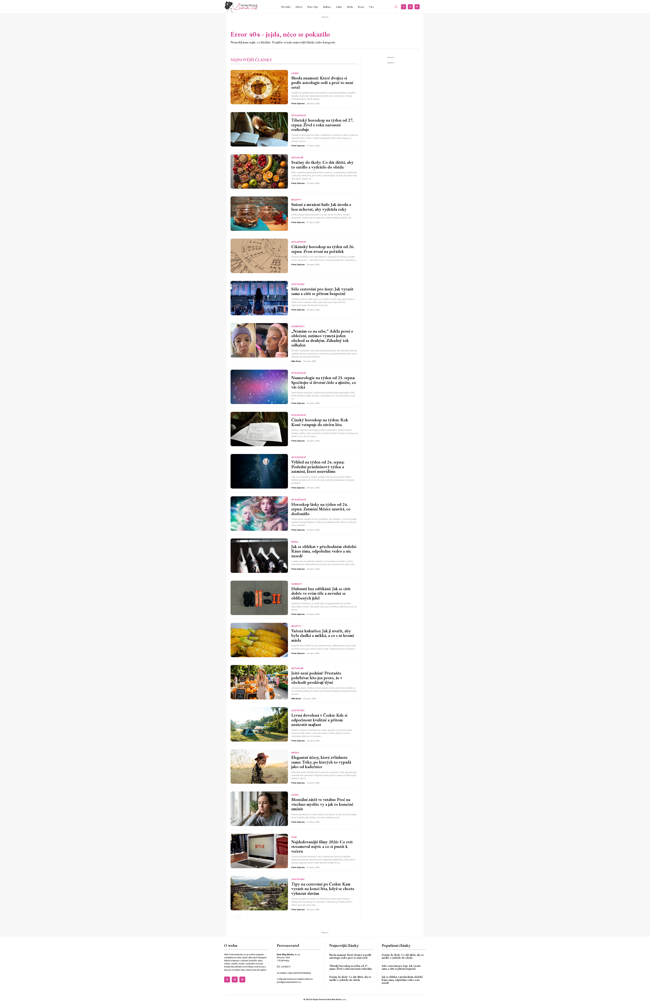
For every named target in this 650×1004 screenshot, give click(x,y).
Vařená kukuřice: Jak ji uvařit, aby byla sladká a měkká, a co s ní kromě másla (322, 635)
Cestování (298, 284)
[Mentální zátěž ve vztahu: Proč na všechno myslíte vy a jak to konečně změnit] (259, 808)
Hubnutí (296, 584)
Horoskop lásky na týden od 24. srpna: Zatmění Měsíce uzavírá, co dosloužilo (320, 509)
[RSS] (417, 6)
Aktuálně (297, 157)
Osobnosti (298, 326)
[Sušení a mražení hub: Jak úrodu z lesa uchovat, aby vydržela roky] (259, 213)
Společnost (298, 115)
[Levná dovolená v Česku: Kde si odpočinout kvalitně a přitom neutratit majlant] (259, 724)
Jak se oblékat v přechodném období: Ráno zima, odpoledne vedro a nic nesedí (324, 551)
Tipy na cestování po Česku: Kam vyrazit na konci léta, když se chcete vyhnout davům (322, 888)
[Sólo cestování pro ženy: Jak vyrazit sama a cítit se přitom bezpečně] (259, 298)
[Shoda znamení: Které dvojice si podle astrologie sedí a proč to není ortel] (259, 87)
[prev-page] (233, 917)
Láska (295, 73)
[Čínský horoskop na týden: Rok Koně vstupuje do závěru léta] (259, 429)
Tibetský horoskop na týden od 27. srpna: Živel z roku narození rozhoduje (322, 124)
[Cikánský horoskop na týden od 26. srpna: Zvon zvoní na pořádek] (259, 256)
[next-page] (238, 917)
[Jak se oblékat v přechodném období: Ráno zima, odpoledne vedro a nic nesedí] (259, 555)
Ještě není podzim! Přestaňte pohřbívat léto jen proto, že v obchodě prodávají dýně (316, 677)
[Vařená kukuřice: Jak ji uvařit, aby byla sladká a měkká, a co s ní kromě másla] (259, 640)
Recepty (296, 200)
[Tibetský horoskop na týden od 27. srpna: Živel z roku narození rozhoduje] (259, 129)
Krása (295, 753)
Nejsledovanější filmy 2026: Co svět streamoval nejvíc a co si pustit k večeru (322, 846)
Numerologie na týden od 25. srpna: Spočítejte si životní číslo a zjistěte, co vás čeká (323, 382)
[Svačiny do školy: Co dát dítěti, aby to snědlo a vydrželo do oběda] (259, 171)
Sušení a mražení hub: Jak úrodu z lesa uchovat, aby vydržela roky (321, 207)
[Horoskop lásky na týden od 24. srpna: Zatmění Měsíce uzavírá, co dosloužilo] (259, 513)
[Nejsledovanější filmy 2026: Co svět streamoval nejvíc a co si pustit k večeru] (259, 851)
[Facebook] (403, 6)
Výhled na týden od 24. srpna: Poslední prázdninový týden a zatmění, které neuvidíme (317, 466)
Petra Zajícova (298, 103)
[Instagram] (410, 6)
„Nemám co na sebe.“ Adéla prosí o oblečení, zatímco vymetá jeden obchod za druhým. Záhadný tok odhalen (322, 338)
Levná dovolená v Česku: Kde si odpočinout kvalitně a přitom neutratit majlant (319, 719)
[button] (396, 7)
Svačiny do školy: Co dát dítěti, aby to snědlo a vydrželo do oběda (322, 165)
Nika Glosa (296, 361)
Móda (294, 542)
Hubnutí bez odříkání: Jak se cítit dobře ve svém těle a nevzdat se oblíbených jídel (321, 593)
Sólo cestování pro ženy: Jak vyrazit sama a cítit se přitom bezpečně (322, 291)
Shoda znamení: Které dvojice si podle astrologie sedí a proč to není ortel (322, 82)
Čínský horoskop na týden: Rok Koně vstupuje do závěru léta (319, 422)
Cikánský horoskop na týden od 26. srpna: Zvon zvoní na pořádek (322, 249)
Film (294, 837)
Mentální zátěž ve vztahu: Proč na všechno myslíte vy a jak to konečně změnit (322, 804)
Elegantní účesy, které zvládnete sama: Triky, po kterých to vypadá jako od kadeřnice (321, 762)
